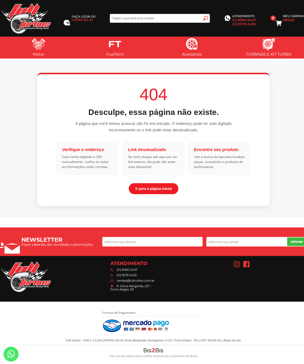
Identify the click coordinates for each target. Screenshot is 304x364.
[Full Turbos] (26, 18)
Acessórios (192, 54)
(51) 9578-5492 (127, 275)
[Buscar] (205, 18)
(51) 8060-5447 (127, 269)
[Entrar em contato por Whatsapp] (11, 355)
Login (85, 16)
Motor (38, 54)
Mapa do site (232, 340)
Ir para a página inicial (153, 189)
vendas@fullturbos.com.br (136, 280)
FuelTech (115, 54)
